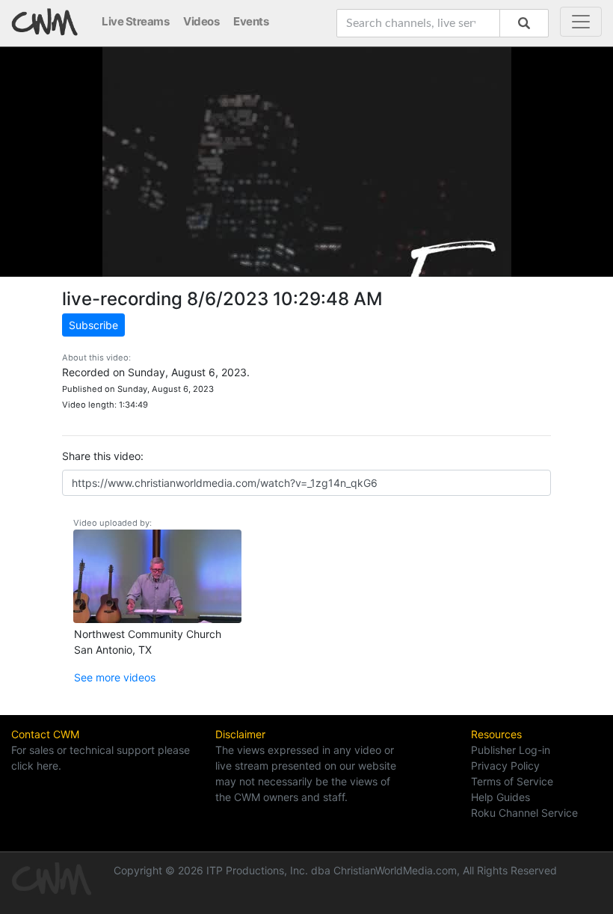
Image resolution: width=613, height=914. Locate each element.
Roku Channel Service (524, 812)
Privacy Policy (505, 765)
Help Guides (500, 797)
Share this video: (103, 456)
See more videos (114, 677)
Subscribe (93, 325)
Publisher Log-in (510, 749)
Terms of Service (512, 781)
